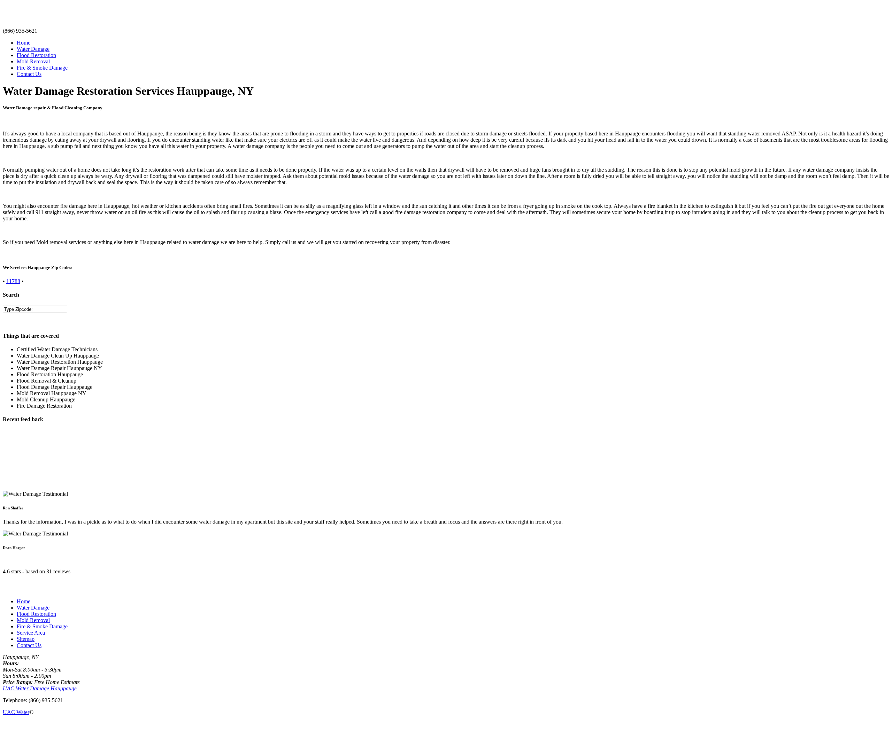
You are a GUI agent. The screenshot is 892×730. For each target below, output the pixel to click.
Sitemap (25, 639)
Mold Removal (33, 61)
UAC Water (16, 712)
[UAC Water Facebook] (5, 724)
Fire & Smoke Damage (42, 68)
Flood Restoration (36, 55)
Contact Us (29, 74)
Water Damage (33, 49)
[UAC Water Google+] (22, 724)
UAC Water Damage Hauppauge (40, 688)
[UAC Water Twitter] (16, 724)
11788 (13, 281)
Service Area (31, 633)
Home (23, 43)
